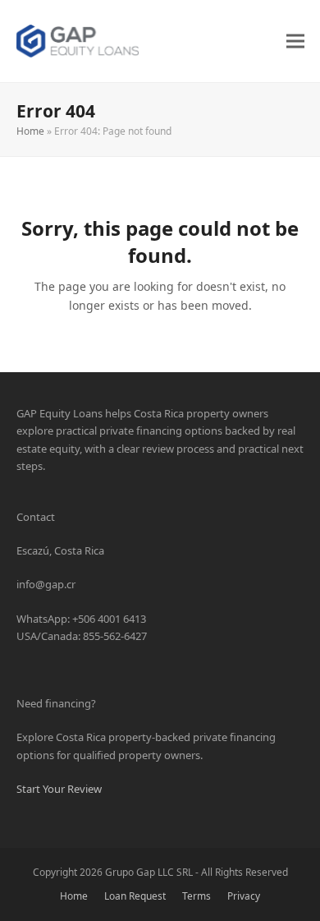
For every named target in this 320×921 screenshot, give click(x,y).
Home (30, 131)
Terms (196, 896)
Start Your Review (59, 788)
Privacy (243, 896)
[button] (295, 41)
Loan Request (135, 896)
